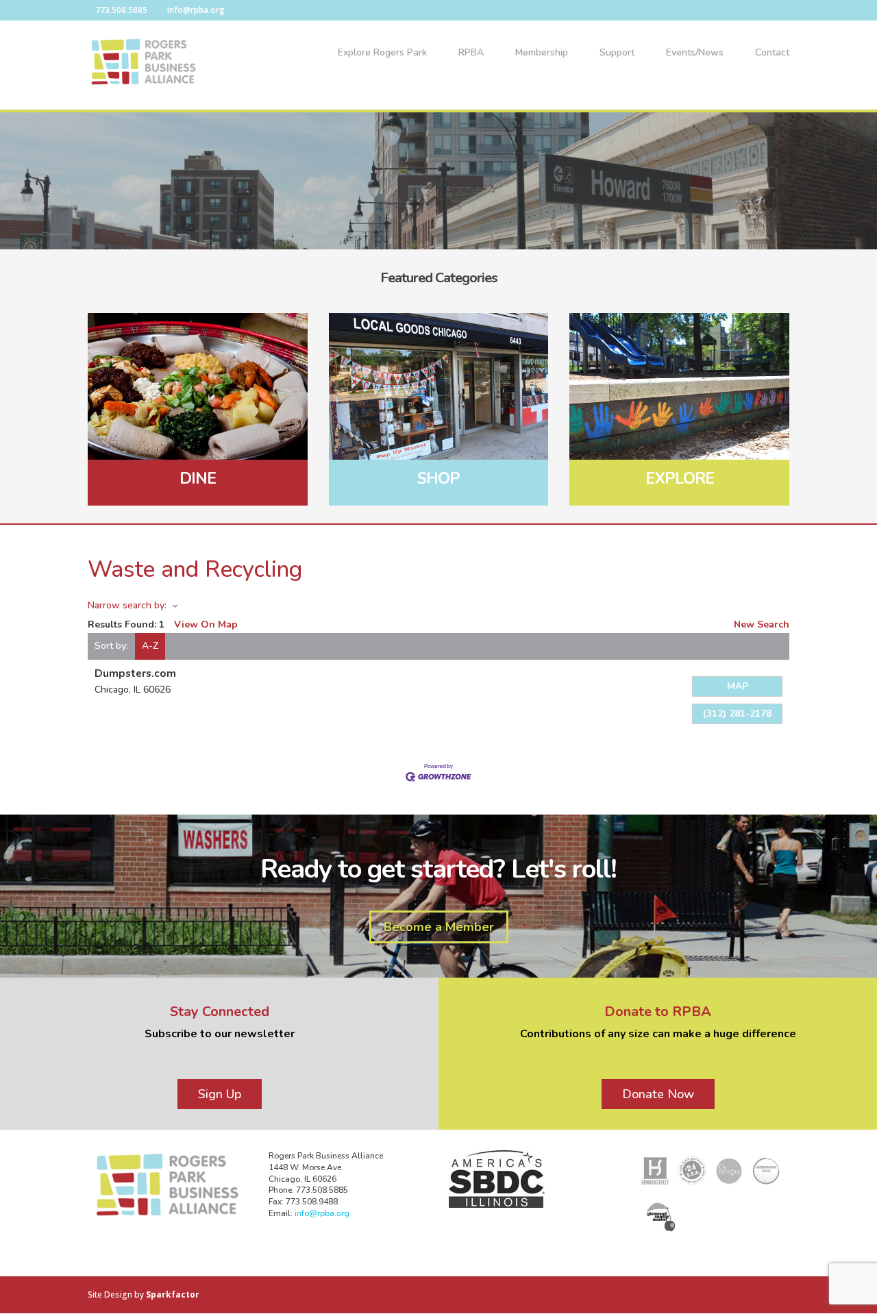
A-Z (150, 645)
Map (737, 686)
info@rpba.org (322, 1213)
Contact (772, 53)
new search (761, 624)
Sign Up (219, 1094)
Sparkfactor (172, 1294)
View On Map (206, 624)
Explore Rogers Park (382, 53)
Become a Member (439, 927)
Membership (541, 53)
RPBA (471, 53)
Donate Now (658, 1094)
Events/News (695, 53)
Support (617, 53)
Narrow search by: (127, 605)
